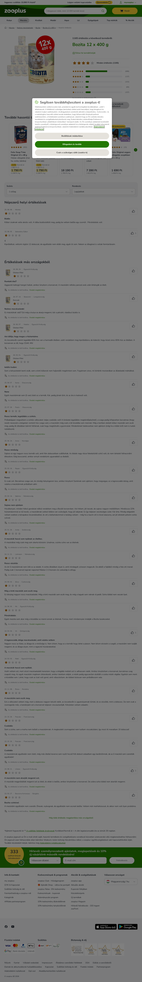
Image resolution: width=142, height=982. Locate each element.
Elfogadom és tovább (72, 144)
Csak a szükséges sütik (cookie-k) (72, 152)
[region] (72, 128)
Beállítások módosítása (72, 136)
